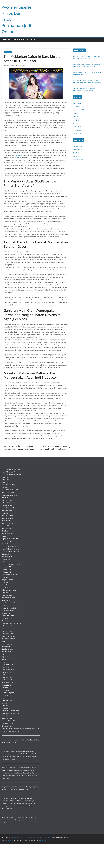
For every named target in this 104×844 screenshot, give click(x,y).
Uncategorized (78, 160)
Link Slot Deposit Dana (9, 492)
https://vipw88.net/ (8, 472)
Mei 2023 (76, 120)
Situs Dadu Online (29, 754)
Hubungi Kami (18, 40)
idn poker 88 (6, 613)
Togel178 (5, 513)
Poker (3, 562)
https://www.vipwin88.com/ (11, 469)
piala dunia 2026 (7, 723)
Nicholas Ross (21, 65)
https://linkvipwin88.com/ (10, 549)
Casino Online (78, 146)
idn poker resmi (7, 662)
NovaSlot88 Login (7, 518)
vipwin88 (5, 544)
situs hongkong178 (8, 649)
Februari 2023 (77, 130)
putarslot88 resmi (8, 616)
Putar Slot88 (6, 477)
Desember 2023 (78, 106)
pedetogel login (7, 595)
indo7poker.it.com (8, 664)
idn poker (5, 605)
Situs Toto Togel (7, 500)
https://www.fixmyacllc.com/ (11, 474)
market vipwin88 (7, 680)
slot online (5, 621)
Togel (3, 629)
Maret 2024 (77, 103)
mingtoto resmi (7, 677)
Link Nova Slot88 (7, 516)
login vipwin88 (6, 541)
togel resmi (5, 698)
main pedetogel (7, 644)
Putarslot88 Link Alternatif (10, 711)
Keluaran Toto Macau (9, 590)
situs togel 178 (6, 646)
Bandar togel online (8, 636)
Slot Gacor (5, 487)
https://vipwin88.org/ (9, 485)
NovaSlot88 (5, 531)
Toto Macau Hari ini (8, 634)
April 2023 (76, 123)
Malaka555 (5, 498)
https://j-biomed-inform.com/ (12, 564)
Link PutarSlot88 (7, 523)
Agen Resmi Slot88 (8, 670)
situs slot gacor (7, 557)
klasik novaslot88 (7, 682)
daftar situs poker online (10, 495)
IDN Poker (5, 716)
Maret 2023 (77, 127)
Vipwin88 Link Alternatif (10, 490)
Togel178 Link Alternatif (10, 539)
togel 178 (5, 657)
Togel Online (77, 156)
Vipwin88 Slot (6, 685)
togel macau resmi (8, 505)
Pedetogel (5, 729)
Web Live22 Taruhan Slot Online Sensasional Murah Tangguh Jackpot (54, 447)
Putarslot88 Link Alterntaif (10, 713)
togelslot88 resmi (7, 618)
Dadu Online (6, 585)
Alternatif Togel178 (8, 693)
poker (3, 654)
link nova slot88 (7, 626)
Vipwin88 (5, 536)
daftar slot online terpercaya (11, 623)
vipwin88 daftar (7, 510)
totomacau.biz (6, 559)
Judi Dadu (5, 587)
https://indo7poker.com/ (10, 575)
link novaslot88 (7, 503)
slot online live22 (7, 652)
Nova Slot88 (6, 521)
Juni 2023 (76, 117)
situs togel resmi (7, 554)
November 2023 (78, 110)
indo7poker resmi (8, 610)
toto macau (5, 690)
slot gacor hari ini (8, 726)
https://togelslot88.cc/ (9, 508)
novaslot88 (5, 695)
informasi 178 (6, 567)
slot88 (4, 659)
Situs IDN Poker (31, 798)
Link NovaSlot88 (7, 528)
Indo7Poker (5, 577)
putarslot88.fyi (6, 526)
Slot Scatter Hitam (8, 672)
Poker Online (77, 149)
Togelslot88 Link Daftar (9, 608)
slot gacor (18, 155)
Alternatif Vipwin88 (8, 721)
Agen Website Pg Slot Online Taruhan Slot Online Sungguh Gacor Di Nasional (19, 447)
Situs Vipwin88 (7, 631)
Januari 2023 (77, 133)
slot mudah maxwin (8, 639)
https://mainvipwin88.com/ (11, 546)
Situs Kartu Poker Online (10, 603)
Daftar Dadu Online (8, 598)
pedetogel (5, 593)
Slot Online (31, 40)
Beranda (6, 40)
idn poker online (7, 580)
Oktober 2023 (77, 113)
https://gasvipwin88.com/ (10, 551)
